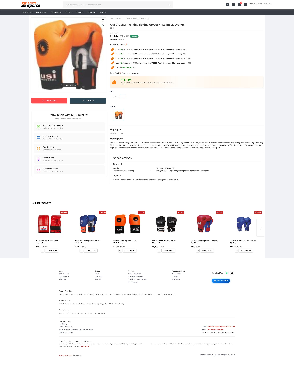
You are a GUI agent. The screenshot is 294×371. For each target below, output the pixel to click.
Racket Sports (41, 12)
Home (112, 19)
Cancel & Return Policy (135, 276)
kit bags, (135, 294)
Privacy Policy (132, 282)
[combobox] (116, 4)
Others (102, 12)
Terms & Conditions (134, 274)
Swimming (91, 12)
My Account (63, 279)
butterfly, (86, 313)
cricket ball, (158, 294)
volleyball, (90, 294)
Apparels (79, 12)
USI (148, 19)
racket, (173, 294)
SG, (99, 313)
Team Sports (26, 12)
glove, (124, 294)
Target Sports (56, 12)
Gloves (127, 19)
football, (67, 294)
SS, (91, 313)
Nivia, (65, 313)
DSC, (60, 313)
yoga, (102, 294)
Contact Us (98, 276)
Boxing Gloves (138, 19)
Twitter (176, 276)
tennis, (97, 294)
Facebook (177, 274)
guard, (129, 294)
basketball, (117, 294)
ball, (111, 294)
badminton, (82, 294)
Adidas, (103, 313)
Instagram (177, 279)
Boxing (120, 19)
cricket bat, (166, 294)
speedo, (80, 313)
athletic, (150, 294)
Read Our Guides (222, 280)
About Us (98, 279)
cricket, (61, 294)
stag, (95, 313)
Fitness (68, 12)
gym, (106, 304)
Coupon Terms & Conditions (137, 279)
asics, (69, 313)
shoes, (107, 294)
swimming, (74, 294)
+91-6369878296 (215, 329)
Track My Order (64, 276)
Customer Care (64, 274)
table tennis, (143, 294)
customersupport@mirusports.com (260, 3)
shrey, (74, 313)
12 (122, 96)
